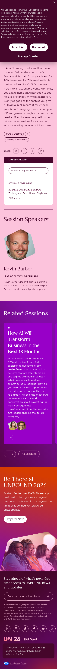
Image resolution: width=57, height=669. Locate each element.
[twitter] (52, 628)
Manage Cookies (28, 56)
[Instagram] (16, 628)
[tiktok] (25, 628)
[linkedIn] (7, 628)
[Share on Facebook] (24, 151)
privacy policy (37, 616)
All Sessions (29, 453)
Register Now (15, 519)
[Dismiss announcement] (48, 651)
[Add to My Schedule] (10, 437)
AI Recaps (14, 198)
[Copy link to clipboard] (41, 151)
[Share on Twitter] (32, 151)
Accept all (18, 47)
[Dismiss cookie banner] (54, 1)
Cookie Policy (32, 37)
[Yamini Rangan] (13, 426)
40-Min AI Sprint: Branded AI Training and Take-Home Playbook (28, 191)
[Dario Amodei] (21, 426)
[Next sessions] (12, 454)
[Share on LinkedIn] (16, 151)
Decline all (39, 47)
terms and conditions (22, 619)
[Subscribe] (48, 596)
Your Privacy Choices (18, 663)
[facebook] (34, 628)
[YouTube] (43, 628)
